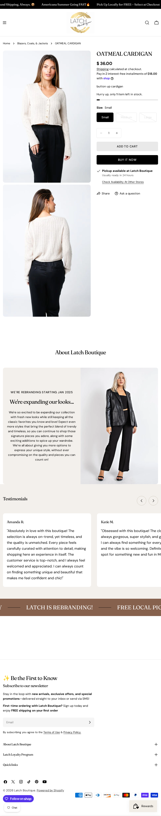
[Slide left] (141, 500)
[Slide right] (153, 500)
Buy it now (127, 160)
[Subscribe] (90, 722)
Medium (129, 118)
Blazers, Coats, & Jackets (32, 43)
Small (105, 117)
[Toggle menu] (4, 23)
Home (6, 43)
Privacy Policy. (72, 732)
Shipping (103, 69)
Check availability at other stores (123, 182)
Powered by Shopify (50, 790)
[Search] (147, 23)
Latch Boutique (24, 790)
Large (150, 118)
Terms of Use (51, 732)
